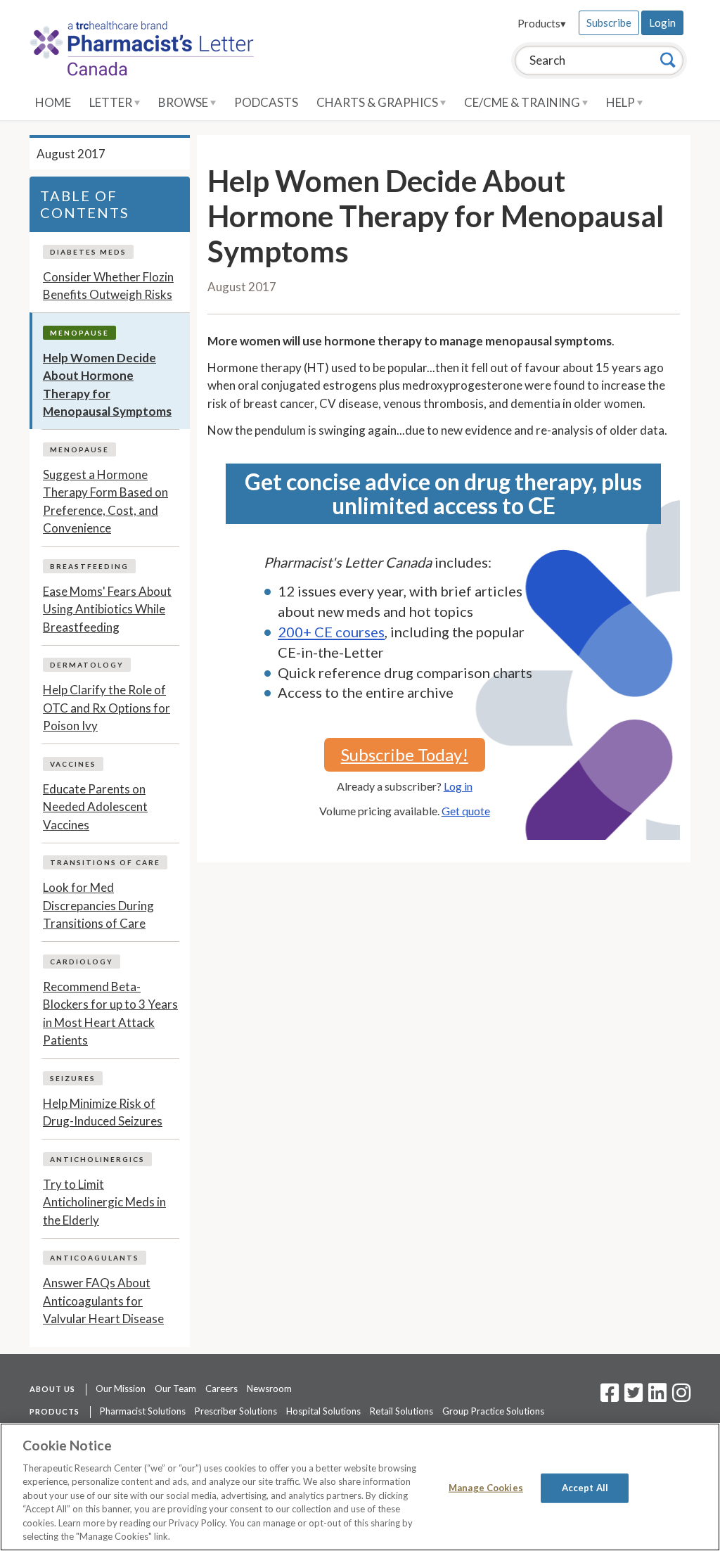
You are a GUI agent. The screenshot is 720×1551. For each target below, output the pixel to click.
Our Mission (121, 1388)
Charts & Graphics (378, 102)
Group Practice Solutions (493, 1411)
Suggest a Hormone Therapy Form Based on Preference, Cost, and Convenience (105, 501)
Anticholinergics (97, 1159)
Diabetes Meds (88, 252)
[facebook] (609, 1397)
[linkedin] (657, 1397)
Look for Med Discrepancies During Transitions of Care (98, 905)
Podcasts (266, 102)
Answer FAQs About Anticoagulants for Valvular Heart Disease (103, 1300)
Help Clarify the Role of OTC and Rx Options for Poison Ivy (106, 707)
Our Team (175, 1388)
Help (621, 102)
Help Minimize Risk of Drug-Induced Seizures (102, 1112)
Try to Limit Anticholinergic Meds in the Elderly (104, 1202)
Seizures (73, 1078)
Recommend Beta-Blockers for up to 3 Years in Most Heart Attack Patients (110, 1013)
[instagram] (681, 1397)
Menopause (79, 332)
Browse (184, 102)
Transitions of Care (105, 862)
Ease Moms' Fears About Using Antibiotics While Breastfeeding (107, 609)
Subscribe (608, 22)
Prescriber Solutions (236, 1411)
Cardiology (81, 961)
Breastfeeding (89, 566)
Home (53, 102)
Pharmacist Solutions (143, 1411)
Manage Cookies (486, 1487)
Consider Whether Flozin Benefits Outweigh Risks (108, 285)
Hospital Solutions (323, 1411)
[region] (360, 1487)
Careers (221, 1388)
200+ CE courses (331, 631)
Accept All (585, 1487)
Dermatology (87, 664)
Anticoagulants (94, 1257)
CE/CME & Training (523, 102)
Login (662, 22)
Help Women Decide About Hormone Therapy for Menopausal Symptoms (107, 384)
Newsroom (269, 1388)
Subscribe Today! (404, 754)
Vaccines (73, 764)
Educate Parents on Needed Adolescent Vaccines (95, 806)
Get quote (466, 810)
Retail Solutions (401, 1411)
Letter (111, 102)
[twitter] (632, 1397)
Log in (458, 786)
